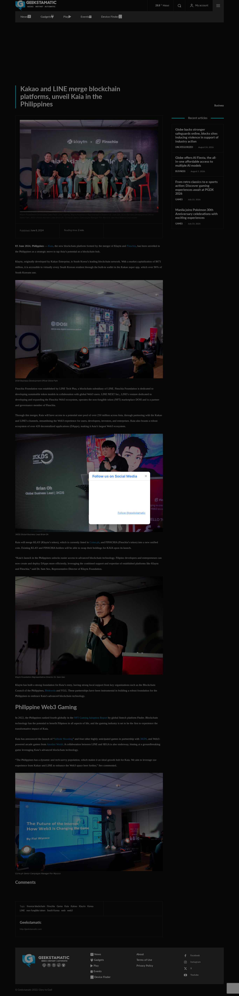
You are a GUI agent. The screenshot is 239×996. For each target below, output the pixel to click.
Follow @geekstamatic (131, 512)
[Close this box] (145, 476)
